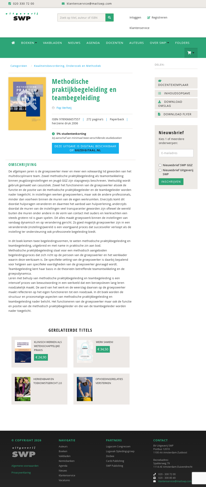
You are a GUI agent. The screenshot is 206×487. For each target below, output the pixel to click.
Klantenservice (139, 28)
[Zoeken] (109, 17)
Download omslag (170, 104)
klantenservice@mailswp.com (175, 481)
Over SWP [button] (158, 43)
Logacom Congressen (118, 446)
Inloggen (135, 17)
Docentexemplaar (173, 85)
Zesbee (110, 456)
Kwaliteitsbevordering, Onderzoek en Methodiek (67, 66)
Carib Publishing (115, 460)
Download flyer (177, 114)
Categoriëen (18, 66)
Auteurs (136, 43)
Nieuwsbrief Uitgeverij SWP (178, 172)
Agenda (93, 43)
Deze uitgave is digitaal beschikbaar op (85, 148)
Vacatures (64, 480)
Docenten (114, 43)
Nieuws (74, 43)
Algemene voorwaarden (24, 465)
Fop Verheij (64, 108)
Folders (182, 43)
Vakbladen (52, 43)
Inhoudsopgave (176, 93)
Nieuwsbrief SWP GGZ (178, 165)
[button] (191, 53)
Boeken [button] (28, 43)
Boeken (63, 451)
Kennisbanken (66, 460)
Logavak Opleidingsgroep (120, 451)
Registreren (159, 17)
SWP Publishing (114, 465)
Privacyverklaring (21, 472)
